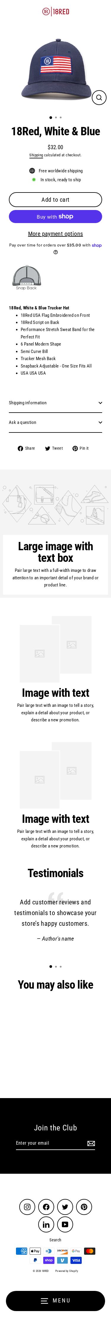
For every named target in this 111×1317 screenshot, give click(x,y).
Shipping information (28, 402)
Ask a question (22, 422)
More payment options (55, 233)
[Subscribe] (90, 1143)
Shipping (36, 155)
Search (55, 1240)
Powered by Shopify (66, 1271)
